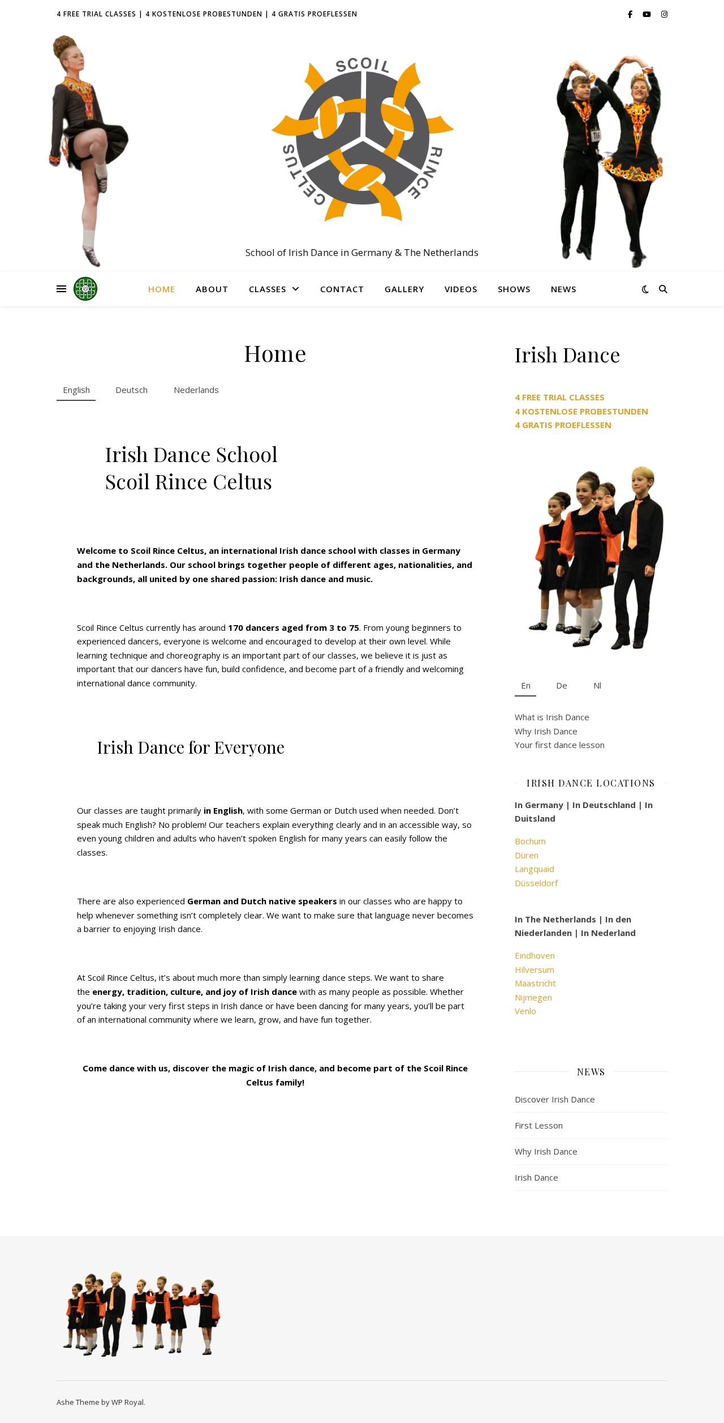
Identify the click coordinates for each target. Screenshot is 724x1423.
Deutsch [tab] (131, 389)
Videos (461, 288)
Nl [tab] (597, 685)
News (563, 288)
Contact (342, 288)
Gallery (404, 288)
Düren (526, 855)
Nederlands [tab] (196, 389)
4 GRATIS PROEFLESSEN (563, 424)
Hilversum (534, 969)
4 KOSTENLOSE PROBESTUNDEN (581, 411)
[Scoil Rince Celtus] (362, 140)
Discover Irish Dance (555, 1099)
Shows (514, 288)
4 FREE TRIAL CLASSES (560, 397)
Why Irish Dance (546, 731)
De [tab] (561, 685)
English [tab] (76, 389)
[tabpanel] (275, 757)
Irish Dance (536, 1177)
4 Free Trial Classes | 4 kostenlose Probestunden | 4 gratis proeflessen (207, 14)
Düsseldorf (536, 882)
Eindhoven (535, 955)
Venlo (525, 1010)
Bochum (530, 841)
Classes (267, 288)
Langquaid (534, 868)
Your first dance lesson (560, 744)
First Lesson (539, 1125)
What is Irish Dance (552, 717)
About (212, 288)
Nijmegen (533, 997)
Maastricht (535, 983)
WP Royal (127, 1402)
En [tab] (526, 685)
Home (161, 288)
